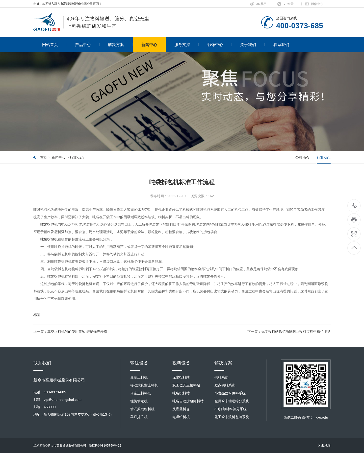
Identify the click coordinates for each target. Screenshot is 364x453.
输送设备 (139, 362)
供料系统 (221, 377)
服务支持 (182, 45)
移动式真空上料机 (144, 385)
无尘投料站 (181, 377)
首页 (43, 157)
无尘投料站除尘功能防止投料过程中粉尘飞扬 (296, 332)
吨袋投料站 (181, 393)
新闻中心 (149, 45)
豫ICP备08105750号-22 (105, 445)
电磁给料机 (181, 417)
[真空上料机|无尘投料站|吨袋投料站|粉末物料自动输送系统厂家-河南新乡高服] (91, 22)
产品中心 (83, 45)
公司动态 (302, 157)
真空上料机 (139, 377)
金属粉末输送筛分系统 (231, 401)
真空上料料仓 (140, 393)
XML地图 (324, 445)
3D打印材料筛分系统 (230, 409)
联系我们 (281, 45)
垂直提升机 (139, 417)
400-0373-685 (354, 205)
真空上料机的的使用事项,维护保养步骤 (77, 332)
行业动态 (77, 157)
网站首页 (50, 45)
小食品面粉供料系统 (230, 393)
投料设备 (181, 362)
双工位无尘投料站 (186, 385)
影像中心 (317, 4)
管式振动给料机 (142, 409)
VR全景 (289, 4)
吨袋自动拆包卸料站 (188, 401)
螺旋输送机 (139, 401)
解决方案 (116, 45)
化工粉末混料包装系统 (231, 417)
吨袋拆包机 (42, 210)
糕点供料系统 (224, 385)
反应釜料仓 (181, 409)
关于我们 (248, 45)
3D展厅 (261, 4)
